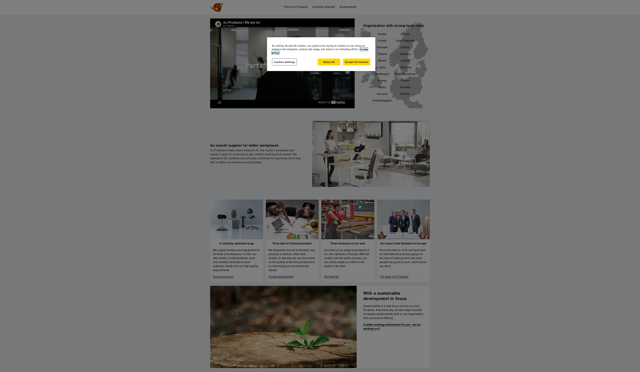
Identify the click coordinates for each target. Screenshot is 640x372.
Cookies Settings (284, 62)
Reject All (329, 62)
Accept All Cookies (356, 62)
